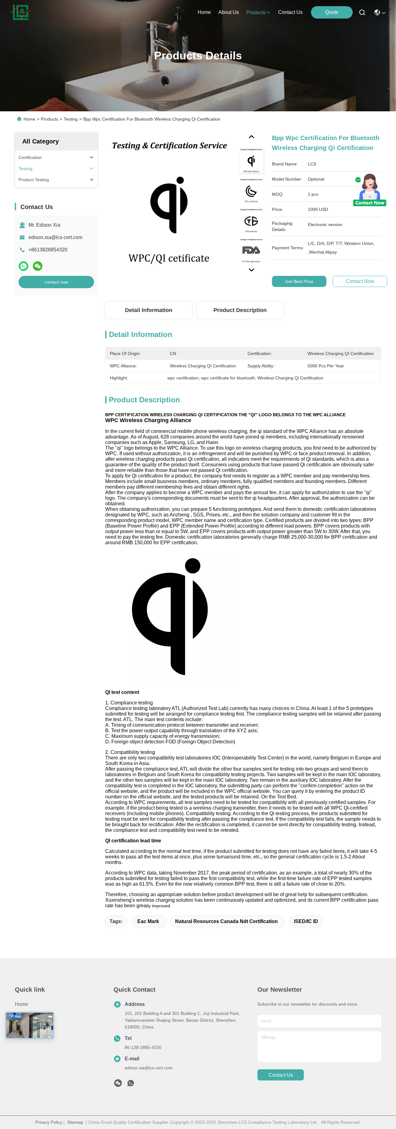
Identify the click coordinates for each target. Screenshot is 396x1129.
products (256, 12)
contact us (290, 12)
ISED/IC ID (306, 921)
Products (49, 119)
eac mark (148, 921)
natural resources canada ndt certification (226, 921)
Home (204, 12)
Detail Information (148, 310)
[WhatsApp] (23, 266)
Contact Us (27, 1037)
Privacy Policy (48, 1122)
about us (228, 12)
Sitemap (75, 1122)
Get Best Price (299, 281)
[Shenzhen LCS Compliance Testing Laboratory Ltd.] (20, 12)
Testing (71, 119)
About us (25, 1026)
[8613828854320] (130, 1084)
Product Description (240, 310)
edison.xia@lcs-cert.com (55, 237)
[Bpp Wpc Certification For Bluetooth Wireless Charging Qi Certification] (169, 204)
